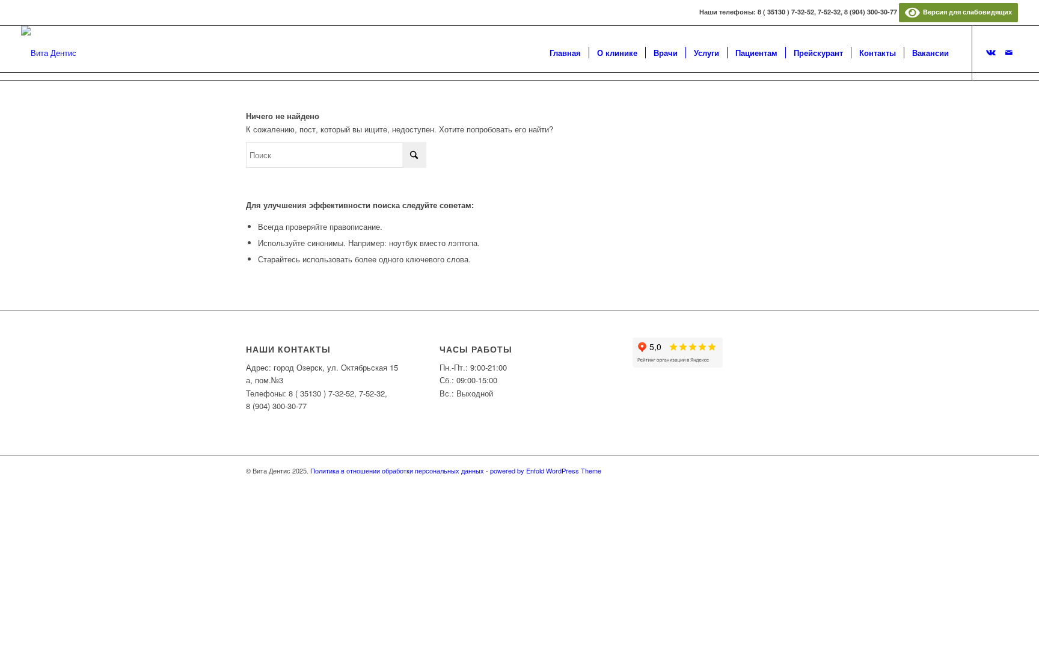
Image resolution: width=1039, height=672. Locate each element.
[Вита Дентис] (48, 53)
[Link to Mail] (1009, 52)
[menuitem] (565, 53)
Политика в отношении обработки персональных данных (397, 470)
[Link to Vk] (991, 52)
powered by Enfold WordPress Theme (545, 470)
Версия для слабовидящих (965, 11)
